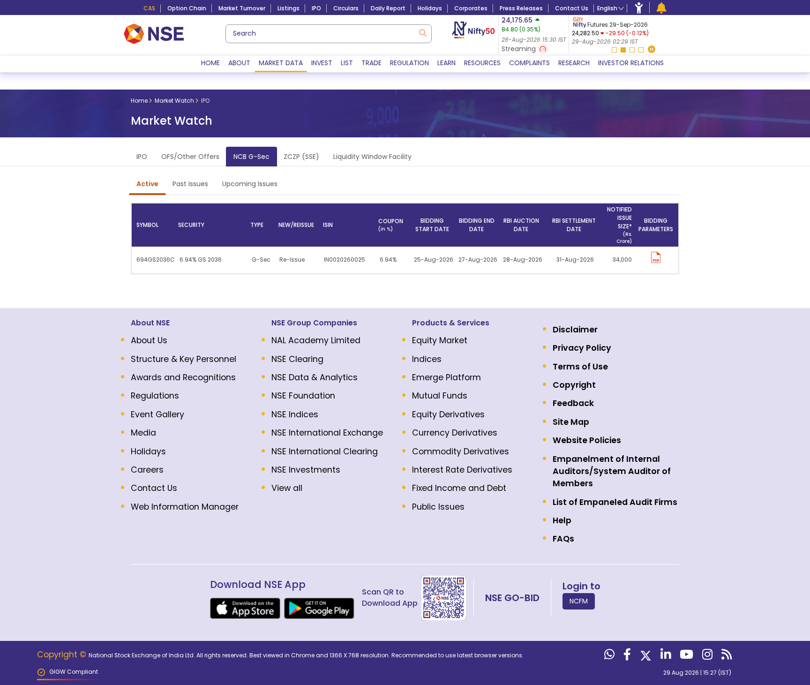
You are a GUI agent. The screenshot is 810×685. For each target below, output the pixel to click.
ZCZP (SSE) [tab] (301, 156)
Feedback (573, 403)
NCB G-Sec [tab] (251, 156)
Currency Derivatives (454, 432)
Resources (482, 63)
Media (143, 432)
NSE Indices (294, 414)
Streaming (520, 48)
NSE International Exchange (327, 432)
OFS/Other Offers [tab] (190, 156)
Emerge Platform (446, 377)
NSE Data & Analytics (314, 377)
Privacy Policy (582, 348)
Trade (371, 63)
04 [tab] (641, 50)
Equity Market (439, 340)
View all (286, 488)
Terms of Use (580, 366)
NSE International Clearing (324, 451)
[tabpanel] (627, 30)
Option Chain (186, 8)
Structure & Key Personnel (183, 359)
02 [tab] (623, 50)
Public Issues (438, 506)
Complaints (529, 63)
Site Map (571, 422)
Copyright (574, 385)
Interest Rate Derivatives (462, 469)
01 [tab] (614, 50)
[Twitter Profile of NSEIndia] (644, 656)
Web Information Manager (185, 506)
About (239, 63)
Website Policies (587, 440)
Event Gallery (157, 414)
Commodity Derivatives (460, 451)
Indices (427, 359)
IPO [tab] (141, 156)
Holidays (430, 8)
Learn (446, 63)
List (347, 63)
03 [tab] (632, 50)
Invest (321, 63)
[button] (651, 50)
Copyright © (63, 654)
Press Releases (521, 8)
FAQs (563, 538)
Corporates (471, 8)
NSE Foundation (303, 395)
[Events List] (661, 7)
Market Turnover (241, 8)
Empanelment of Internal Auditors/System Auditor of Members (612, 471)
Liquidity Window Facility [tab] (372, 156)
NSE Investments (305, 469)
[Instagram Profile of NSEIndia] (706, 656)
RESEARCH (574, 63)
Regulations (155, 395)
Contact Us (571, 8)
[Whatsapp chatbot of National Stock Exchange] (608, 656)
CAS (149, 8)
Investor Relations (631, 63)
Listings (289, 8)
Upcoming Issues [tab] (250, 183)
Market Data (281, 63)
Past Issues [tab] (190, 183)
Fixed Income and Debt (459, 488)
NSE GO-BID (512, 597)
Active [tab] (147, 183)
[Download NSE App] (245, 608)
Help (562, 520)
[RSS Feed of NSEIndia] (725, 656)
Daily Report (388, 8)
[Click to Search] (422, 32)
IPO (316, 8)
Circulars (346, 8)
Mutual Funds (439, 395)
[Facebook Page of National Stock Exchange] (626, 656)
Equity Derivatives (448, 414)
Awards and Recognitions (183, 377)
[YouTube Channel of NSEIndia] (685, 656)
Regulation (409, 63)
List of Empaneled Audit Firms (615, 502)
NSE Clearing (297, 359)
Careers (147, 469)
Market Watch (174, 101)
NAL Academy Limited (315, 340)
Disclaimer (575, 329)
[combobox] (328, 33)
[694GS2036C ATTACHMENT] (655, 256)
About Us (149, 340)
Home (210, 63)
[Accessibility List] (638, 7)
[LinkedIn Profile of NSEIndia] (664, 656)
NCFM (579, 601)
